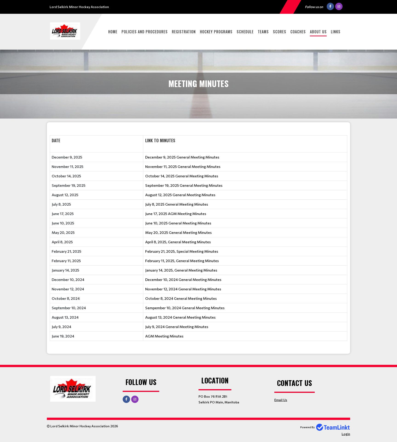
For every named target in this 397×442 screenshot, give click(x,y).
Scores (279, 31)
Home (112, 31)
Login (346, 434)
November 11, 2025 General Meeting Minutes (182, 166)
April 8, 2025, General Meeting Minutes (178, 242)
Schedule (245, 31)
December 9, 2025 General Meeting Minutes (182, 157)
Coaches (298, 31)
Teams (263, 31)
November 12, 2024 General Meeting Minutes (183, 289)
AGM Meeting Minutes (164, 336)
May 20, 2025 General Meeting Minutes (178, 232)
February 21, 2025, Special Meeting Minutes (181, 251)
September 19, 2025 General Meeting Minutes (183, 185)
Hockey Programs (216, 31)
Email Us (280, 400)
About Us (318, 31)
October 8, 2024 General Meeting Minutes (181, 298)
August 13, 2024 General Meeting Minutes (180, 317)
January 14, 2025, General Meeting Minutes (181, 270)
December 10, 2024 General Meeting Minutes (183, 279)
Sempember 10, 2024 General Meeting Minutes (184, 308)
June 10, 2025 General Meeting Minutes (178, 223)
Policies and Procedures (145, 31)
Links (335, 31)
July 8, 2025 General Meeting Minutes (176, 204)
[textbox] (198, 236)
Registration (184, 31)
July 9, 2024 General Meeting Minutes (176, 326)
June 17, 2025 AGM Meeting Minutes (175, 213)
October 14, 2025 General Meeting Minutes (181, 176)
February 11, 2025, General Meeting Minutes (182, 260)
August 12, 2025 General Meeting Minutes (180, 195)
